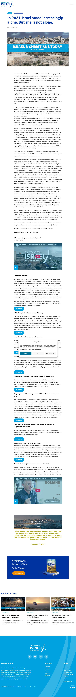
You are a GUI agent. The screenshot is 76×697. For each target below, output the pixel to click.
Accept (25, 353)
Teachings (47, 673)
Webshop (47, 675)
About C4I (47, 666)
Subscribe (47, 669)
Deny (38, 353)
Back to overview (18, 13)
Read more (19, 308)
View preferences (50, 353)
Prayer (46, 671)
